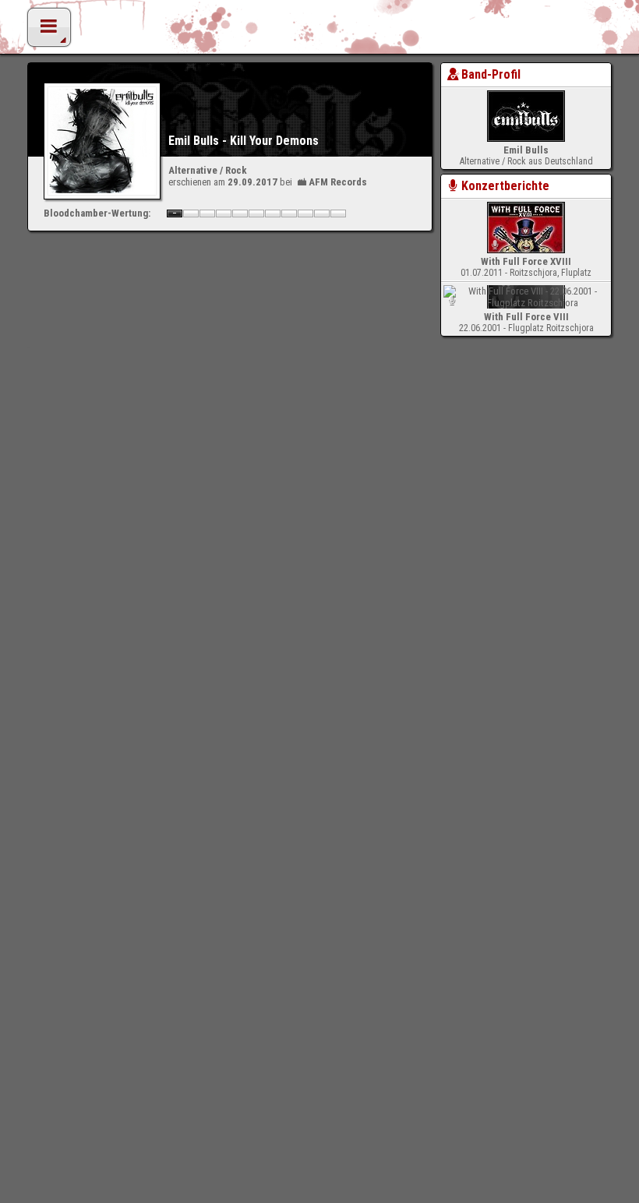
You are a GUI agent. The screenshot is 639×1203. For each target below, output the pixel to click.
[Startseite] (319, 31)
